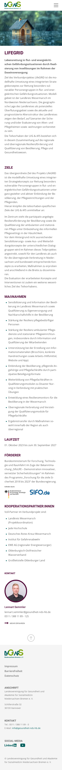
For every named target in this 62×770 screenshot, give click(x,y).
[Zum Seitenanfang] (31, 638)
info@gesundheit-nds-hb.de (26, 728)
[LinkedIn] (11, 745)
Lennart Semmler (15, 607)
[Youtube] (22, 745)
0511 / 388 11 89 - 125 (17, 616)
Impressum (11, 666)
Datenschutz (12, 675)
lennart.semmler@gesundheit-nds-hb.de (28, 612)
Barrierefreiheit (13, 671)
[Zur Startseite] (13, 5)
